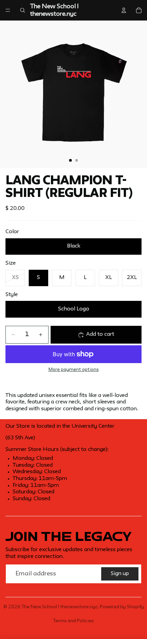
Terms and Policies (73, 621)
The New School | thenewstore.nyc (60, 607)
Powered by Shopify (122, 607)
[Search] (22, 10)
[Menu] (8, 10)
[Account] (123, 10)
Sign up (120, 573)
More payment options (74, 370)
